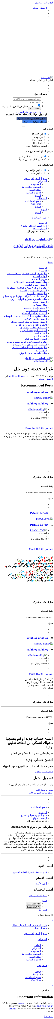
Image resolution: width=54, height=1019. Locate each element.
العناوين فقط (36, 173)
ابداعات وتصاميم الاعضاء (34, 313)
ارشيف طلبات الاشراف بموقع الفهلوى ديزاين (25, 296)
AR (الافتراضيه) (33, 904)
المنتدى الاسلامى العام (36, 339)
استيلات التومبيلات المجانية (33, 330)
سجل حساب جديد (44, 771)
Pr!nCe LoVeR (39, 513)
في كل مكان (36, 134)
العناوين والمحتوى (34, 170)
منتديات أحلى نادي (38, 895)
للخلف (37, 945)
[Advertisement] (27, 47)
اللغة (44, 901)
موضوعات (38, 137)
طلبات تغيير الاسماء (37, 293)
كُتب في (39, 428)
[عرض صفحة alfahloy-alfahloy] (43, 361)
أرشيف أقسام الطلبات (36, 285)
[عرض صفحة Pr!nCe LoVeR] (44, 519)
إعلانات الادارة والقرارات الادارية (31, 324)
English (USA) (33, 907)
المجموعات (35, 184)
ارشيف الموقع (40, 302)
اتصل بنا (43, 910)
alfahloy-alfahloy (17, 376)
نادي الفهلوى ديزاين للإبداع (33, 246)
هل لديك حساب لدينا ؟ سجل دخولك (29, 91)
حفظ (50, 262)
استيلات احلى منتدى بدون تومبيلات (30, 344)
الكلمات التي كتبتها (30, 156)
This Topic (38, 143)
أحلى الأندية (41, 883)
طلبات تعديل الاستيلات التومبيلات (30, 282)
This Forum (37, 140)
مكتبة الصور (35, 190)
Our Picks (36, 204)
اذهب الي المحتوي (44, 2)
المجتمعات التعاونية (31, 187)
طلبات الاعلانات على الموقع (33, 353)
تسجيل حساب (40, 121)
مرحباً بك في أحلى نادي (35, 178)
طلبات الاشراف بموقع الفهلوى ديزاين (28, 299)
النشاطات (42, 198)
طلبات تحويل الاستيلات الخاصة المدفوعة (27, 287)
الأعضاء (43, 270)
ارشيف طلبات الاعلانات (35, 319)
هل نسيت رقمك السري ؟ (28, 112)
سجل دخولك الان (44, 790)
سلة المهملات (40, 305)
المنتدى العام (40, 336)
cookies (21, 1003)
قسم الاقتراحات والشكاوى (33, 327)
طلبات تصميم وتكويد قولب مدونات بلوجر (26, 342)
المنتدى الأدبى (40, 333)
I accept (48, 1016)
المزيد (38, 195)
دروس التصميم (39, 279)
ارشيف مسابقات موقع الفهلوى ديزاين (28, 322)
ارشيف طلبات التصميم (35, 307)
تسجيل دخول (34, 108)
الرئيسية (43, 268)
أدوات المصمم (40, 276)
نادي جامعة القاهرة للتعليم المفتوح (30, 872)
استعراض (42, 181)
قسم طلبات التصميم (36, 310)
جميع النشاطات (33, 201)
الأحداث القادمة (33, 192)
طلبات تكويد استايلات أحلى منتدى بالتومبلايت (25, 316)
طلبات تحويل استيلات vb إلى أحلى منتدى (27, 273)
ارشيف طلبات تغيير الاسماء (33, 290)
